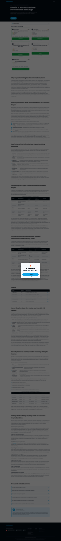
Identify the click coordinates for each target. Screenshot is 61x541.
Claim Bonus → (30, 274)
